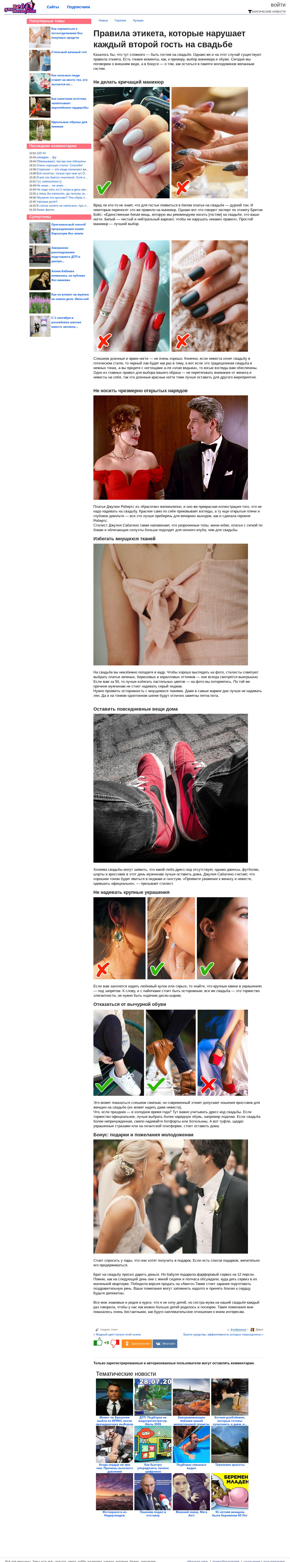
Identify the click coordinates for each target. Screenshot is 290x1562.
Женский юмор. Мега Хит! (191, 1513)
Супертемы (40, 217)
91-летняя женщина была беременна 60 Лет (230, 1513)
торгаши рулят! (47, 201)
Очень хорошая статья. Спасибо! (60, 165)
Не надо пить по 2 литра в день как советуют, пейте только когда (82, 189)
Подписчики (78, 7)
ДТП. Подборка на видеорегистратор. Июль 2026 (153, 1421)
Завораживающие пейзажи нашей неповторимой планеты (191, 1421)
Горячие (120, 20)
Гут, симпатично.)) (49, 181)
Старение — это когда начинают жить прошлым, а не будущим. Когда (85, 169)
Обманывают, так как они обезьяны (61, 161)
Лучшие (138, 20)
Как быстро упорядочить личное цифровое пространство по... (153, 1470)
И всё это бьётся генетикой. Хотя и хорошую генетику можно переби (84, 177)
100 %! (41, 153)
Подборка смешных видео (191, 1466)
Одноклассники (140, 1343)
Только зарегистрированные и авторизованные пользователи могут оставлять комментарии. (174, 1363)
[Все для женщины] (20, 13)
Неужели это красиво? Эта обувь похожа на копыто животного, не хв (84, 197)
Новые (103, 20)
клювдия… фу (46, 157)
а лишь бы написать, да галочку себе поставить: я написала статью (84, 193)
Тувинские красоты (230, 1464)
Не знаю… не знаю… (51, 185)
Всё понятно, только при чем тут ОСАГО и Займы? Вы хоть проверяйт (85, 173)
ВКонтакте (168, 1343)
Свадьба (105, 1329)
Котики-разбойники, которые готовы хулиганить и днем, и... (230, 1421)
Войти (278, 4)
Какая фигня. (46, 209)
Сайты (53, 7)
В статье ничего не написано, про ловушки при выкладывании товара (85, 205)
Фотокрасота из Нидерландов (115, 1513)
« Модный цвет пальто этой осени (117, 1334)
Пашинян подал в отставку (153, 1513)
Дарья (259, 1329)
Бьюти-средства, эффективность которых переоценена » (223, 1334)
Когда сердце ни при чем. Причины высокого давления (114, 1468)
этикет (114, 1329)
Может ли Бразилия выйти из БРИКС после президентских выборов (114, 1421)
